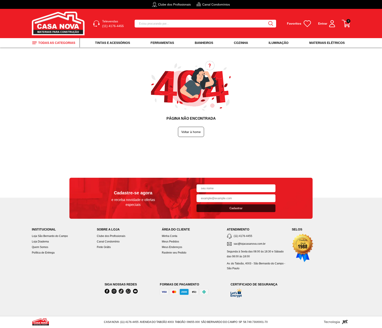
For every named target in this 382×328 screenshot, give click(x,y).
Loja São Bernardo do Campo (50, 236)
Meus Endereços (172, 247)
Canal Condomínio (108, 241)
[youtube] (135, 291)
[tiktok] (121, 291)
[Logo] (59, 23)
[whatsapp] (128, 291)
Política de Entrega (43, 252)
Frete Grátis (104, 247)
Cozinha (241, 43)
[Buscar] (270, 24)
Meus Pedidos (170, 241)
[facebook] (107, 291)
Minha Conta (169, 236)
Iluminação (278, 43)
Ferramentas (162, 43)
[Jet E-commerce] (335, 323)
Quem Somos (40, 247)
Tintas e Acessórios (112, 43)
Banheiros (204, 43)
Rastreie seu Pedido (174, 252)
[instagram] (114, 291)
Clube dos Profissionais (111, 236)
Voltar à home (191, 132)
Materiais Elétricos (327, 43)
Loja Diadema (40, 241)
